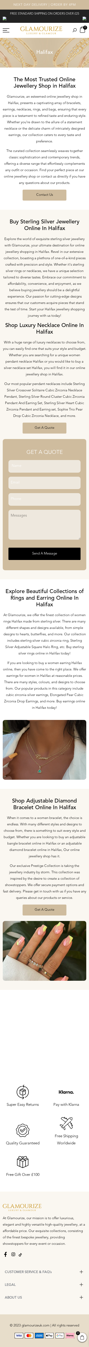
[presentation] (4, 18)
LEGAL (10, 1285)
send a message (44, 553)
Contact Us (44, 195)
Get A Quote (44, 428)
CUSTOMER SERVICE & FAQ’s (28, 1272)
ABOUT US (13, 1298)
